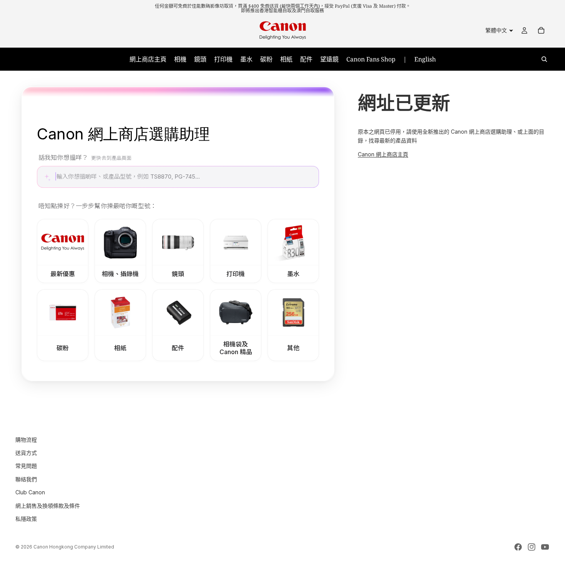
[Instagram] (531, 547)
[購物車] (541, 30)
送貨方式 (26, 452)
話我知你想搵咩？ (85, 157)
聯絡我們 (26, 479)
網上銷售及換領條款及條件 (47, 505)
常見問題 (26, 465)
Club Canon (30, 492)
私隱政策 (26, 518)
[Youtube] (545, 547)
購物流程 (26, 439)
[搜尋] (544, 59)
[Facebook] (518, 547)
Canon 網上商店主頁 (383, 154)
